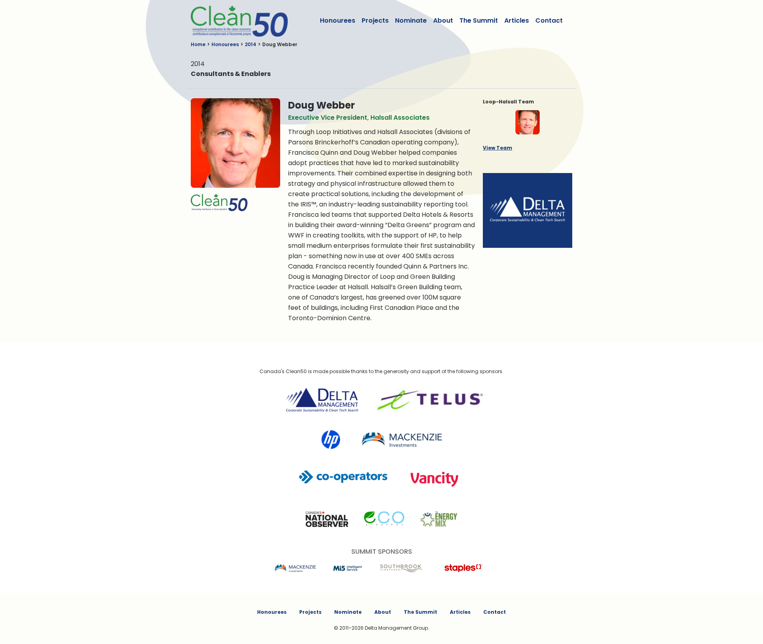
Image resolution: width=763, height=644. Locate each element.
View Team (497, 147)
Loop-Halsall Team (508, 101)
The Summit (478, 20)
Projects (375, 20)
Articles (516, 20)
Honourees (337, 20)
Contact (549, 20)
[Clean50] (234, 20)
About (443, 20)
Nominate (411, 20)
